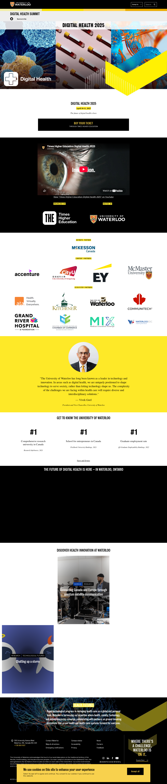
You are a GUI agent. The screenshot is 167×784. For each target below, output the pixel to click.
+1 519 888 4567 (19, 745)
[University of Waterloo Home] (20, 4)
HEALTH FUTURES (83, 705)
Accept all (135, 771)
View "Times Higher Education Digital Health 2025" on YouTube (84, 197)
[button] (137, 4)
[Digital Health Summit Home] (11, 18)
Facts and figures (83, 460)
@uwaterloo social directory (110, 762)
